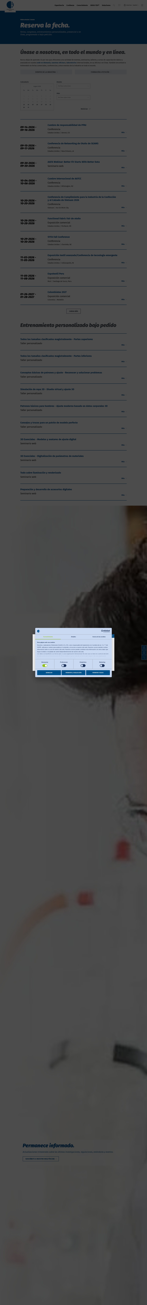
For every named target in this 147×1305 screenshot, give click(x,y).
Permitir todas (97, 672)
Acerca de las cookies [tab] (99, 636)
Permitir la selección (73, 672)
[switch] (64, 665)
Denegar (49, 672)
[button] (112, 636)
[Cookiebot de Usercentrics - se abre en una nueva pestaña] (102, 631)
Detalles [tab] (73, 636)
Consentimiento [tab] (48, 636)
